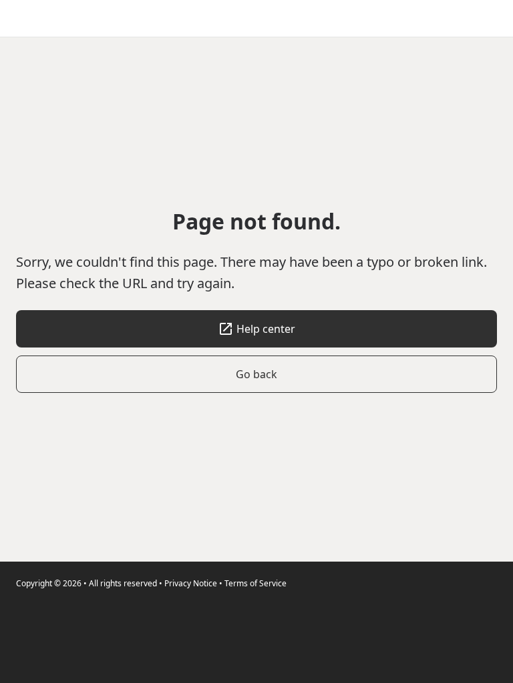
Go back (256, 374)
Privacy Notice (190, 583)
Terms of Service (255, 583)
